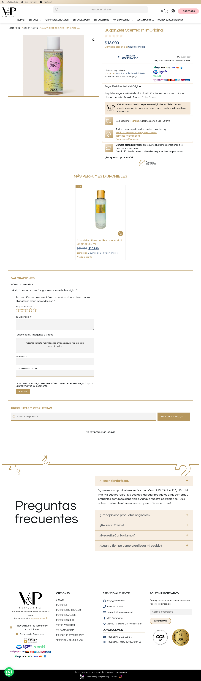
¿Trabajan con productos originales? (125, 515)
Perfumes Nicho (101, 20)
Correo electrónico (27, 368)
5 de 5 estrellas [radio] (35, 310)
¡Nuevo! (20, 20)
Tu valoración (24, 317)
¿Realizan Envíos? (112, 525)
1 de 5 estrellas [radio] (18, 310)
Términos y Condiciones (128, 136)
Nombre (21, 356)
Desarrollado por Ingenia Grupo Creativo (101, 677)
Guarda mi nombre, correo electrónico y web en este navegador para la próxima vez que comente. (55, 384)
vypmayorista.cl (39, 618)
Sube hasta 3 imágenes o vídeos (35, 334)
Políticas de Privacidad (127, 139)
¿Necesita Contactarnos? (118, 535)
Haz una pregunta (173, 416)
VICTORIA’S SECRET (121, 20)
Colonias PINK (31, 28)
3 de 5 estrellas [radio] (26, 310)
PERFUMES (33, 20)
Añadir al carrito (84, 257)
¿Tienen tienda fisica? (114, 480)
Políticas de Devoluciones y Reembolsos (136, 132)
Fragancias (180, 61)
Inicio (11, 28)
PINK (18, 28)
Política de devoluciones (170, 20)
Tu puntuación (24, 306)
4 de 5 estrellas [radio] (30, 310)
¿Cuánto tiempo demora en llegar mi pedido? (131, 545)
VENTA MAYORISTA (145, 20)
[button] (93, 40)
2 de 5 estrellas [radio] (22, 310)
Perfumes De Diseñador (56, 20)
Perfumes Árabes (81, 20)
